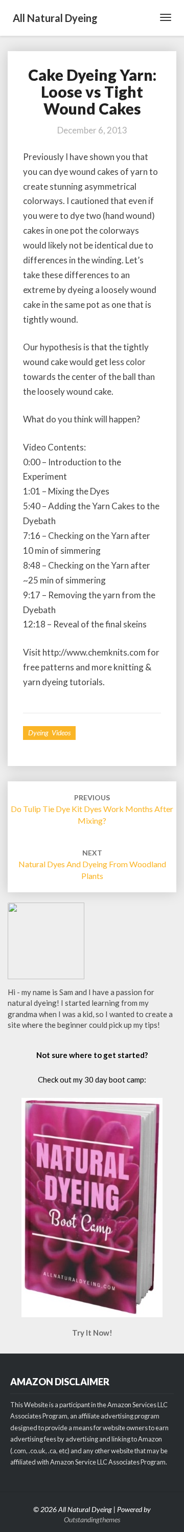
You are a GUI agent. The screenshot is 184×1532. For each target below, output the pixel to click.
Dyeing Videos (49, 732)
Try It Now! (92, 1332)
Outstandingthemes (92, 1519)
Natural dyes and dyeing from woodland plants (92, 864)
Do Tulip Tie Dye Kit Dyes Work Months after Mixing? (92, 809)
